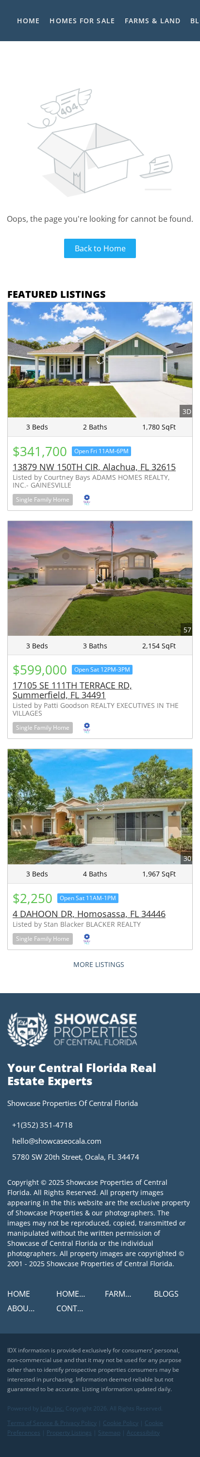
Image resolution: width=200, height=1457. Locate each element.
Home (28, 20)
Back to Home (100, 248)
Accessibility (143, 1432)
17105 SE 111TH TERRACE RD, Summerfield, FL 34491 (72, 690)
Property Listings (69, 1432)
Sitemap (109, 1432)
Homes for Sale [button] (82, 20)
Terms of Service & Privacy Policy (52, 1423)
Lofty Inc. (52, 1408)
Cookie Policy (120, 1423)
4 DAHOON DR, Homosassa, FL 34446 (89, 914)
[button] (21, 1296)
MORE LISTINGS (98, 964)
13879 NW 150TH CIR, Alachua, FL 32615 (94, 467)
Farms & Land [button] (153, 20)
